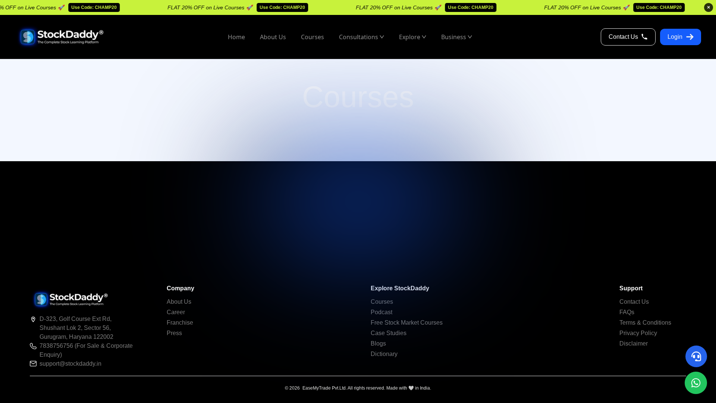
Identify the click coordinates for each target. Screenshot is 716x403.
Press (174, 333)
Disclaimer (633, 343)
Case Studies (388, 333)
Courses (382, 302)
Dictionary (384, 354)
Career (176, 312)
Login (675, 37)
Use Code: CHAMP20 (88, 7)
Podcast (381, 312)
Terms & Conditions (645, 322)
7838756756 (57, 346)
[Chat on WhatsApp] (696, 383)
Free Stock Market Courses (407, 322)
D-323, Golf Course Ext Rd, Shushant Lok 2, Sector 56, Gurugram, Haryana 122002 (76, 328)
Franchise (180, 322)
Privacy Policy (638, 333)
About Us (179, 302)
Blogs (378, 343)
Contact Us (623, 37)
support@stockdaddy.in (70, 363)
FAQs (626, 312)
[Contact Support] (696, 356)
